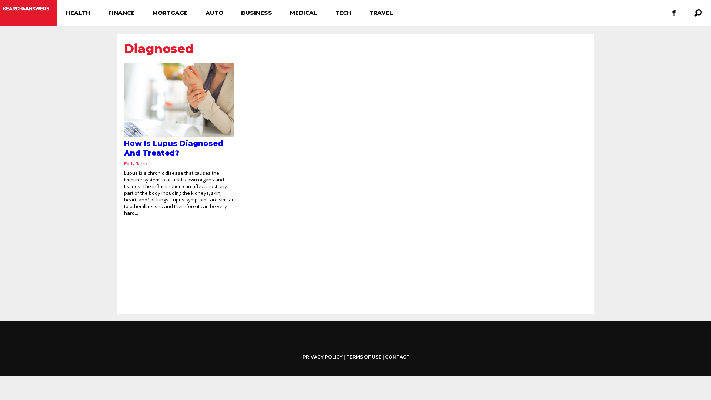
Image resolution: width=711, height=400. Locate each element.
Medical (303, 12)
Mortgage (170, 12)
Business (256, 12)
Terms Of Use (363, 357)
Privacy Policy (323, 357)
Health (78, 12)
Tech (343, 12)
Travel (381, 12)
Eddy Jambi (137, 163)
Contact (397, 357)
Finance (121, 12)
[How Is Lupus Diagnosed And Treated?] (179, 100)
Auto (214, 12)
